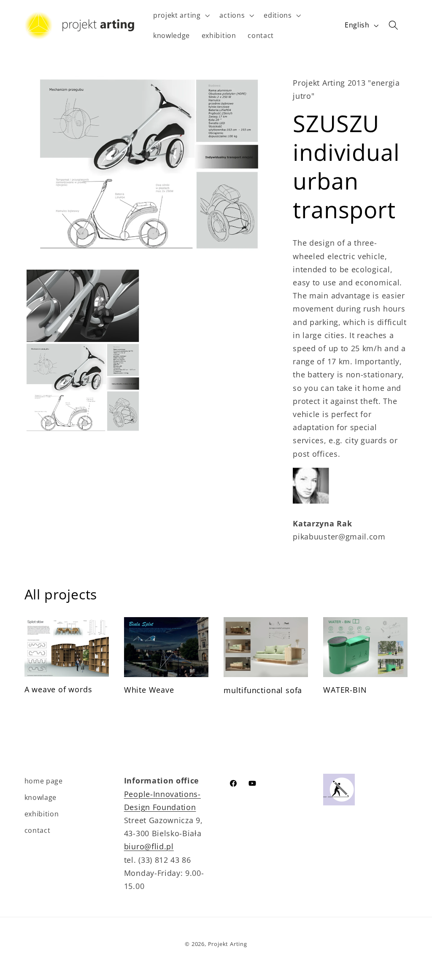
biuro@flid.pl (149, 846)
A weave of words (58, 689)
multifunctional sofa (263, 690)
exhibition (41, 813)
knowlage (40, 797)
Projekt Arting (227, 944)
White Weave (149, 689)
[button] (180, 15)
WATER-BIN (345, 689)
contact (37, 830)
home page (43, 781)
